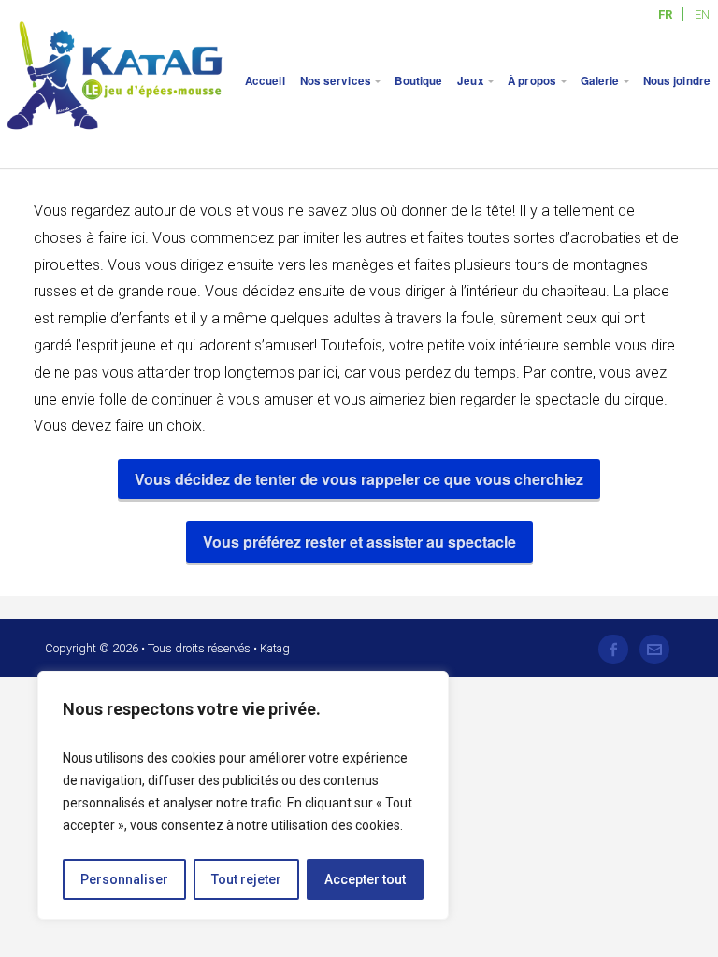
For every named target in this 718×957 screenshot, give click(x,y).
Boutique (418, 81)
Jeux (470, 81)
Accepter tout (365, 879)
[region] (243, 795)
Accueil (265, 81)
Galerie (600, 81)
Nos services (335, 81)
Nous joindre (677, 81)
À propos (532, 81)
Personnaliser (124, 879)
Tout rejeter (246, 879)
